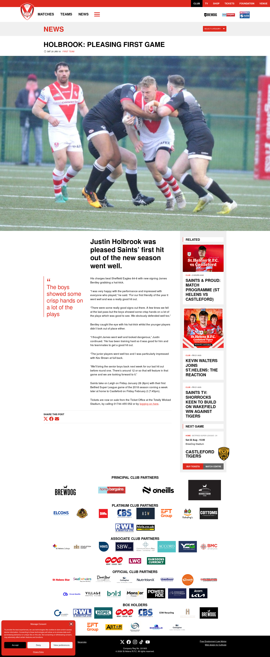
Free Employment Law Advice (213, 641)
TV (206, 3)
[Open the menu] (97, 15)
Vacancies (81, 642)
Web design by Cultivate (215, 644)
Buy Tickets (193, 466)
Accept (15, 645)
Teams (66, 14)
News (83, 14)
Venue (263, 3)
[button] (71, 624)
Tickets (229, 3)
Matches (46, 14)
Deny (38, 645)
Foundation (246, 3)
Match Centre (213, 466)
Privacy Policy (38, 652)
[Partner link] (65, 490)
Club (197, 3)
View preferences (62, 645)
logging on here (149, 403)
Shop (216, 3)
